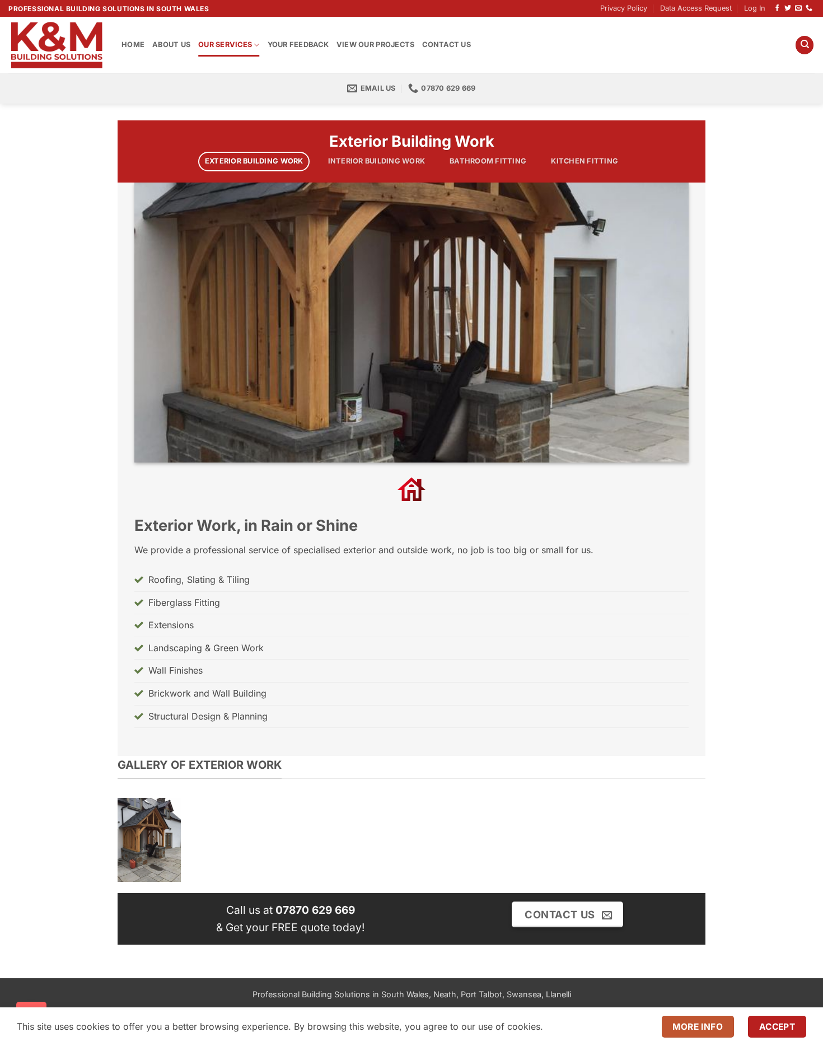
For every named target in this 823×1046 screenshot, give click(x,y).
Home (132, 44)
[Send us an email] (798, 8)
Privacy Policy (623, 8)
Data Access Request (696, 8)
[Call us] (809, 8)
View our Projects (375, 44)
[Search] (804, 45)
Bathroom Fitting (488, 161)
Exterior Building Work (254, 161)
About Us (171, 44)
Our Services (225, 44)
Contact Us (446, 44)
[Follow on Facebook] (777, 8)
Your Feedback (298, 44)
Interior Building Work (376, 161)
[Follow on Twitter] (787, 8)
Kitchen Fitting (584, 161)
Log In (754, 8)
